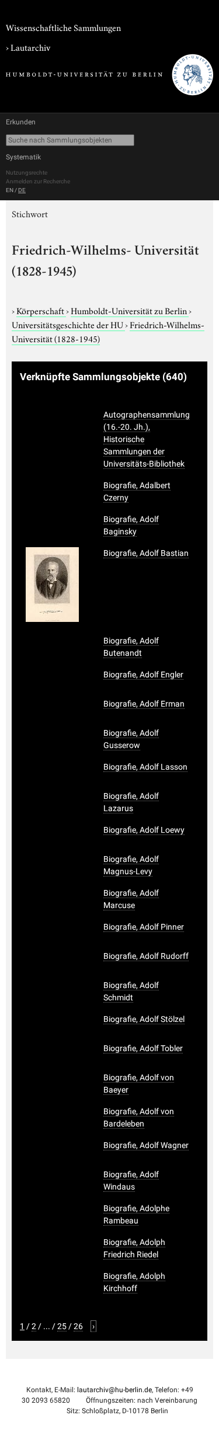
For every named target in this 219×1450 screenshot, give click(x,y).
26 (78, 1326)
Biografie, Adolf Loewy (144, 829)
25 (62, 1326)
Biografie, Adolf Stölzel (144, 1019)
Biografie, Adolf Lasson (145, 766)
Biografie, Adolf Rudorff (146, 956)
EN (9, 190)
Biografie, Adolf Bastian (146, 553)
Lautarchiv (30, 46)
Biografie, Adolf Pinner (143, 926)
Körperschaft (41, 310)
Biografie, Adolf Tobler (143, 1048)
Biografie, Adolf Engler (143, 674)
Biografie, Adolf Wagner (146, 1145)
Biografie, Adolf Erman (144, 703)
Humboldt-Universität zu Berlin (130, 310)
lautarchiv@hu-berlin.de (114, 1390)
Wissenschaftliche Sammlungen (63, 26)
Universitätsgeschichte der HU (68, 324)
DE (22, 190)
